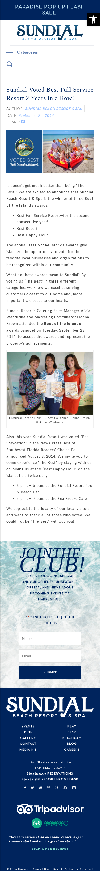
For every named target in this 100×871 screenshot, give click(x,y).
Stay (72, 725)
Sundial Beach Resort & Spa (53, 109)
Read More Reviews (50, 843)
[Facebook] (25, 781)
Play (71, 719)
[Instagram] (56, 781)
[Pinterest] (48, 781)
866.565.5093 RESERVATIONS (50, 767)
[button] (50, 816)
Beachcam (72, 731)
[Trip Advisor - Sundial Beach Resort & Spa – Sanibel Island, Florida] (50, 805)
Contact (28, 737)
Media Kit (28, 743)
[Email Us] (74, 781)
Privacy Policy (50, 867)
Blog (72, 737)
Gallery (28, 731)
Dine (28, 725)
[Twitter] (32, 781)
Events (28, 719)
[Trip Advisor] (65, 781)
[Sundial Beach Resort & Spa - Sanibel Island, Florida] (50, 33)
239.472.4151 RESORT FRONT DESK (50, 773)
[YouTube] (41, 781)
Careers (72, 743)
